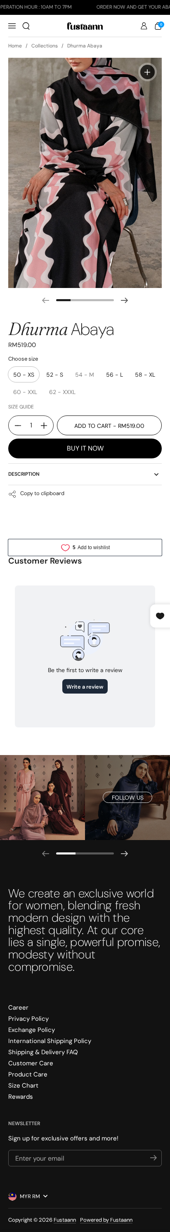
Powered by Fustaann (106, 1219)
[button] (26, 26)
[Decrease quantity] (15, 425)
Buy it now (85, 448)
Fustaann (65, 1219)
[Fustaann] (85, 26)
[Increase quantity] (47, 425)
